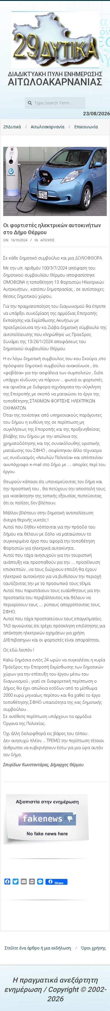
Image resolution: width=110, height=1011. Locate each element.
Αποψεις (47, 240)
